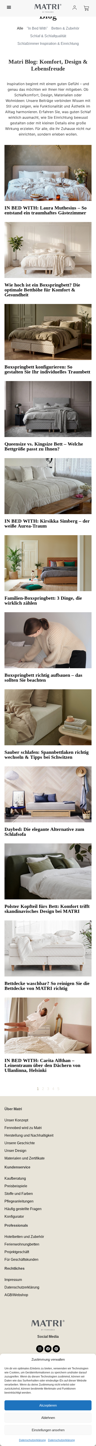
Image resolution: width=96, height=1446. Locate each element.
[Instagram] (39, 1348)
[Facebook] (48, 1348)
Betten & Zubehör (65, 28)
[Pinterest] (56, 1348)
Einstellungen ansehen (48, 1430)
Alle (20, 28)
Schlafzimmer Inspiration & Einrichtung (48, 43)
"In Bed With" (37, 28)
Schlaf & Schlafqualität (48, 36)
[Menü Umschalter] (9, 7)
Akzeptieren (48, 1405)
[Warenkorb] (86, 8)
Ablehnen (48, 1418)
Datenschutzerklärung (32, 1440)
